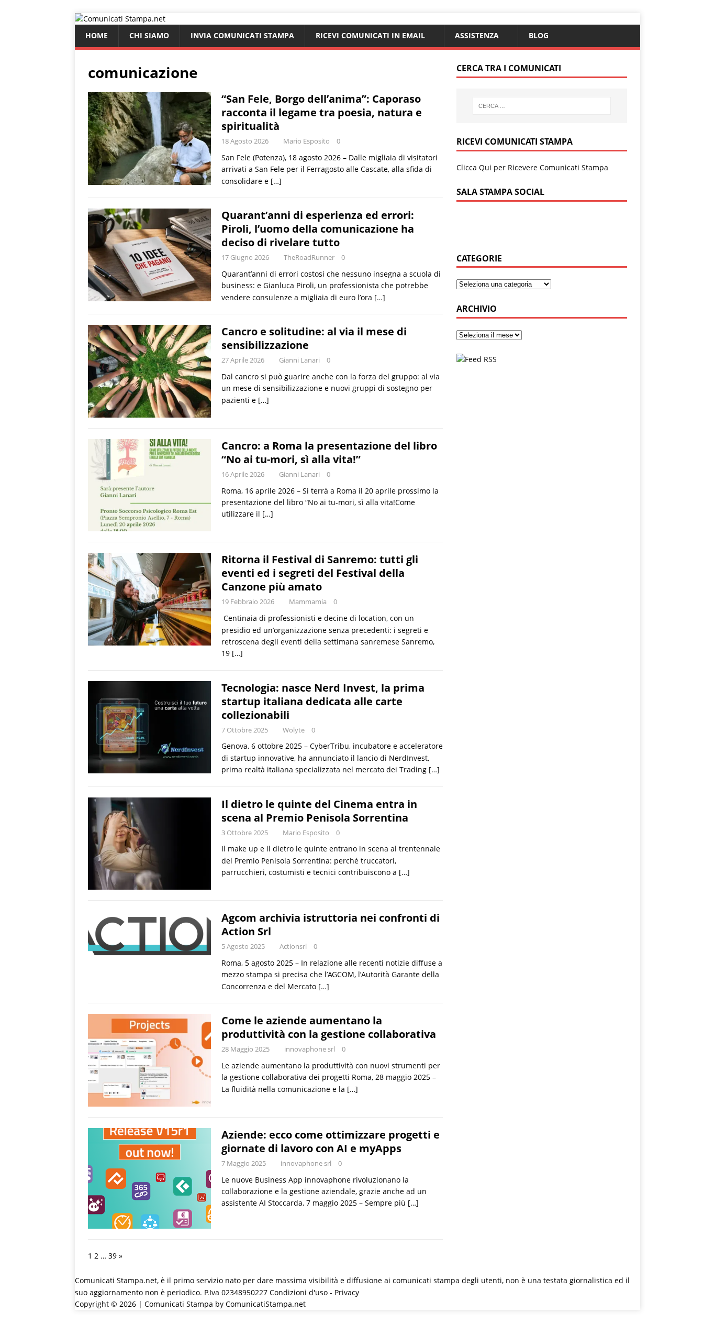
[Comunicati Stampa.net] (120, 19)
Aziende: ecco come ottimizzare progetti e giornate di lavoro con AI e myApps (330, 1141)
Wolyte (294, 730)
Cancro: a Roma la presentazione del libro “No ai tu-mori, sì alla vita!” (329, 452)
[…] (276, 181)
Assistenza (477, 35)
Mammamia (308, 601)
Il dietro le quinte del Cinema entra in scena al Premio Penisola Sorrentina (319, 811)
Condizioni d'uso (299, 1292)
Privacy (346, 1292)
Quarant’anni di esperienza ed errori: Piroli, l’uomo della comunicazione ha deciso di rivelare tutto (317, 228)
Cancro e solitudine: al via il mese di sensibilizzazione (314, 338)
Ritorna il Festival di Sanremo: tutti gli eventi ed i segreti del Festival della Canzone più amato (319, 573)
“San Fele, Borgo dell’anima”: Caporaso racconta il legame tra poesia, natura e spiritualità (321, 112)
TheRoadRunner (309, 257)
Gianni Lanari (299, 360)
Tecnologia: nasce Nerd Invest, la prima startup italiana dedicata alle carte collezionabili (322, 701)
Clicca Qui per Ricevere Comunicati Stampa (532, 167)
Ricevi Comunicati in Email (370, 35)
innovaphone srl (309, 1049)
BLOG (539, 35)
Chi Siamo (149, 35)
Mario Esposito (306, 141)
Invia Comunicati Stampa (242, 35)
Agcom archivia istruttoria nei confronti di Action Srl (330, 924)
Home (96, 35)
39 (112, 1256)
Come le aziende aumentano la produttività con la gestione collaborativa (328, 1027)
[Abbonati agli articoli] (476, 359)
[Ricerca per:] (542, 106)
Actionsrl (293, 946)
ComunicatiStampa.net (266, 1304)
